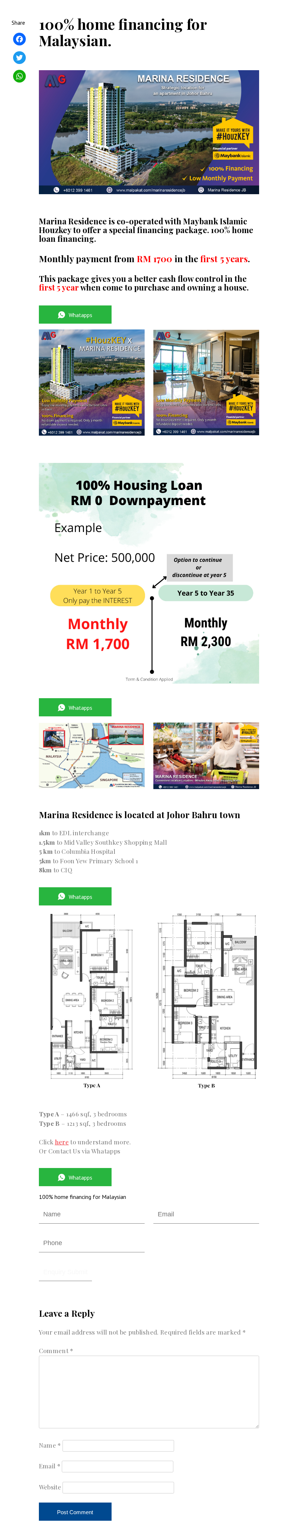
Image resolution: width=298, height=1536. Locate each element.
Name (50, 1445)
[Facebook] (19, 40)
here (62, 1142)
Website (50, 1487)
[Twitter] (19, 58)
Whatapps (80, 315)
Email (49, 1466)
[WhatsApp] (19, 77)
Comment (56, 1351)
